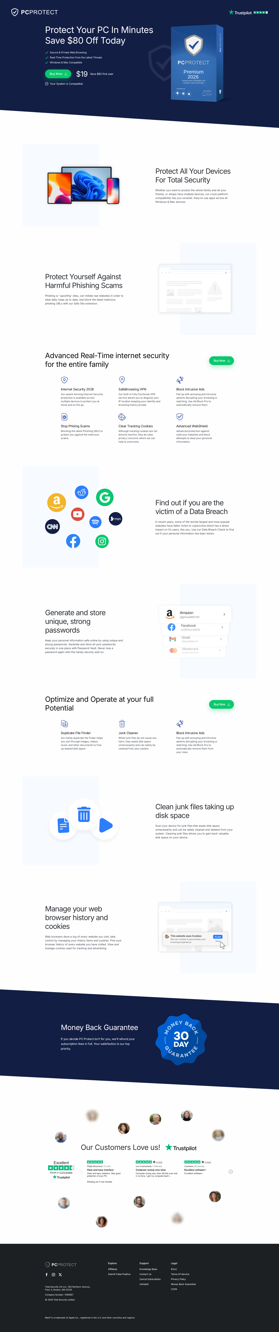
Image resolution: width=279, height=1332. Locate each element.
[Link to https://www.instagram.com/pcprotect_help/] (53, 1275)
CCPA (174, 1289)
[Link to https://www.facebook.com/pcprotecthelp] (46, 1275)
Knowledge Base (148, 1269)
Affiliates (112, 1269)
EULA (174, 1269)
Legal (174, 1263)
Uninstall (144, 1284)
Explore (112, 1263)
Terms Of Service (180, 1274)
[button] (58, 73)
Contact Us (145, 1274)
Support (144, 1263)
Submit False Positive (119, 1274)
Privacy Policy (178, 1279)
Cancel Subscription (150, 1279)
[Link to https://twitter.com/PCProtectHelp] (60, 1275)
